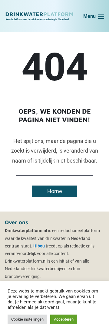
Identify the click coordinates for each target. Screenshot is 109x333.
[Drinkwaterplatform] (39, 16)
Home (54, 191)
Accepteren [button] (64, 319)
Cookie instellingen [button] (27, 319)
